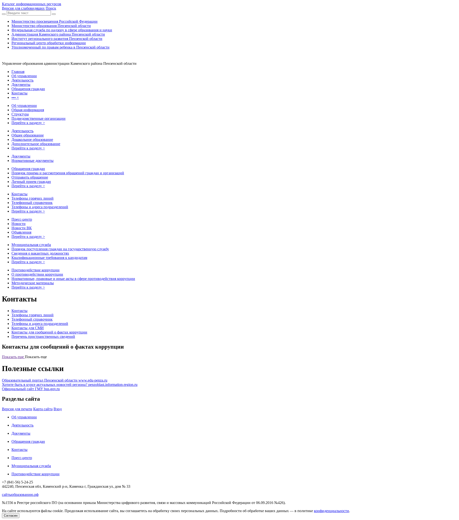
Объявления (21, 232)
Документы (20, 156)
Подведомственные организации (38, 118)
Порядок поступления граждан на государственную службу (60, 249)
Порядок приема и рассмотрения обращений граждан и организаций (67, 173)
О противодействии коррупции (37, 274)
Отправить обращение (29, 177)
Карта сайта (43, 409)
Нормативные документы (32, 161)
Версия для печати (17, 409)
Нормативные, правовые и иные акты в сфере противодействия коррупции (73, 279)
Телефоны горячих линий (32, 198)
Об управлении (24, 106)
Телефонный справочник (32, 203)
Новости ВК (21, 228)
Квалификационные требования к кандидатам (49, 258)
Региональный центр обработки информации (48, 43)
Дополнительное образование (35, 144)
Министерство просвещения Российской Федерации (54, 21)
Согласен (10, 515)
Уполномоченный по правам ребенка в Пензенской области (60, 47)
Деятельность (22, 131)
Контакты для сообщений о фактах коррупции (49, 332)
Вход (58, 409)
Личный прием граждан (31, 182)
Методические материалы (32, 283)
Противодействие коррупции (35, 270)
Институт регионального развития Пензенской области (56, 39)
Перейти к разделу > (28, 123)
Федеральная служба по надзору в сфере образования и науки (61, 30)
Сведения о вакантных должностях (40, 253)
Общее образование (27, 135)
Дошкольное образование (32, 139)
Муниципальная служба (31, 245)
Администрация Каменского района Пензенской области (58, 34)
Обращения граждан (28, 169)
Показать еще (13, 357)
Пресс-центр (21, 219)
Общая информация (27, 110)
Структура (20, 114)
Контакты (19, 194)
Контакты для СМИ (27, 328)
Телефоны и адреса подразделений (39, 207)
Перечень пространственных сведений (43, 336)
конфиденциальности (331, 511)
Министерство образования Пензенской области (51, 26)
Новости (18, 224)
